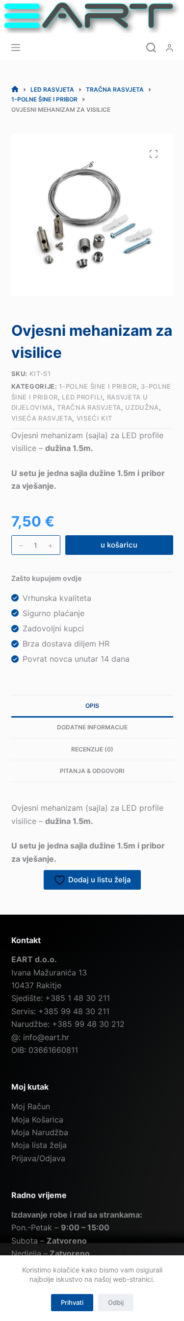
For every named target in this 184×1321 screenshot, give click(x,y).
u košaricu (119, 544)
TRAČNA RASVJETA (89, 407)
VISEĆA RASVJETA (42, 418)
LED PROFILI (82, 397)
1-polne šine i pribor (98, 386)
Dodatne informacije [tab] (92, 727)
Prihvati (72, 1302)
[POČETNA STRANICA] (15, 89)
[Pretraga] (151, 47)
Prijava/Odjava (38, 1158)
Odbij (116, 1302)
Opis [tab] (92, 705)
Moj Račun (30, 1106)
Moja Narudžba (39, 1132)
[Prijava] (169, 47)
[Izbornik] (15, 47)
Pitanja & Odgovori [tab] (92, 770)
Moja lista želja (39, 1145)
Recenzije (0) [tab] (92, 749)
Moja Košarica (37, 1119)
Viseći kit (95, 418)
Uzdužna (142, 407)
